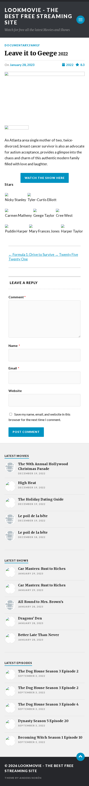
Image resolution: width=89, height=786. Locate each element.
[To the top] (80, 757)
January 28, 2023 (22, 65)
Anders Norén (30, 777)
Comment (17, 297)
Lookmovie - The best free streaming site (38, 16)
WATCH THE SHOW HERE (45, 178)
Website (15, 390)
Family (34, 45)
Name (14, 345)
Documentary (16, 45)
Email (13, 368)
